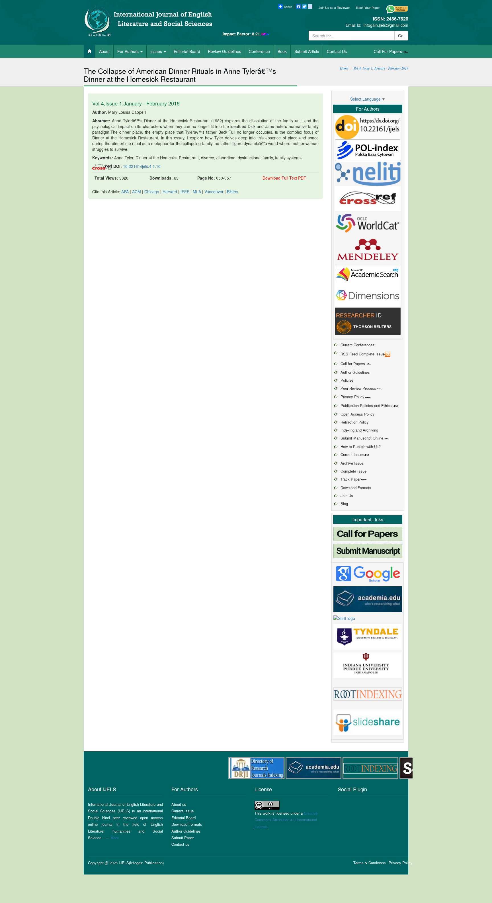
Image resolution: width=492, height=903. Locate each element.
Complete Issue (353, 471)
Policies (347, 380)
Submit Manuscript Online (362, 438)
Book (282, 51)
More (114, 837)
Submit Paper (182, 837)
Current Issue (352, 454)
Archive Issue (352, 463)
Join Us (347, 495)
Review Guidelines (224, 51)
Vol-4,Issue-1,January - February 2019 (136, 103)
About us (178, 804)
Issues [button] (156, 51)
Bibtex (232, 191)
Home (344, 68)
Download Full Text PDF (284, 178)
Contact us (180, 844)
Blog (344, 503)
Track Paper (350, 479)
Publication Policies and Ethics (366, 405)
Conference (259, 51)
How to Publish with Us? (361, 446)
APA (125, 191)
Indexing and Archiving (359, 430)
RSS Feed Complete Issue (363, 354)
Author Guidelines (355, 372)
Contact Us (337, 51)
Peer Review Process (358, 388)
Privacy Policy (352, 396)
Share (288, 6)
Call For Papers (388, 51)
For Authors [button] (128, 51)
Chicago (151, 191)
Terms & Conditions (369, 862)
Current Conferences (357, 344)
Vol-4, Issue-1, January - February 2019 (381, 68)
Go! (401, 35)
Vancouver (214, 191)
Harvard (170, 191)
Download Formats (356, 487)
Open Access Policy (357, 414)
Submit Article (306, 51)
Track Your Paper (368, 7)
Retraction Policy (355, 422)
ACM (136, 191)
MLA (197, 191)
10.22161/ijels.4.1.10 (142, 166)
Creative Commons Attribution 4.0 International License (286, 819)
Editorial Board (187, 51)
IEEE (185, 191)
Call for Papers (353, 363)
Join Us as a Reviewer (334, 7)
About (104, 51)
